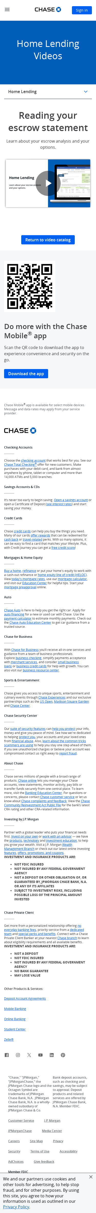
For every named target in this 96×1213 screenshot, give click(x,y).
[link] (6, 1055)
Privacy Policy (16, 1207)
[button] (91, 1177)
